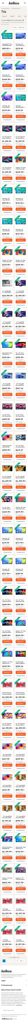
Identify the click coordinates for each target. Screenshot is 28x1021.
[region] (14, 16)
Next (21, 960)
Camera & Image (5, 8)
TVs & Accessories (15, 8)
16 (17, 960)
